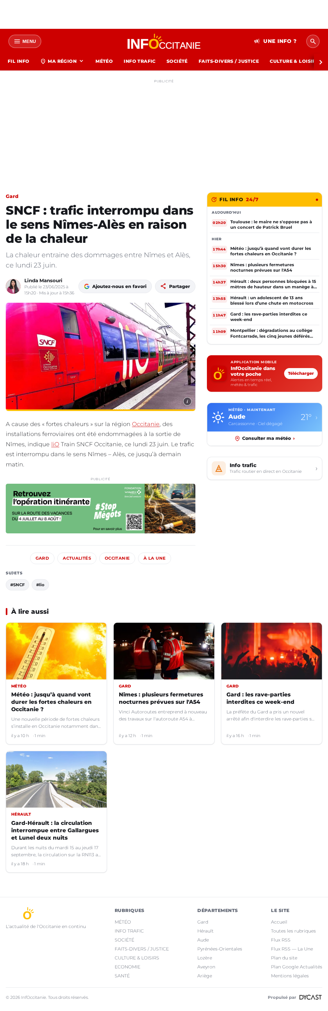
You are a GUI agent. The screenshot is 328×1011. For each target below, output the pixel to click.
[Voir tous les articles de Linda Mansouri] (13, 286)
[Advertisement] (164, 131)
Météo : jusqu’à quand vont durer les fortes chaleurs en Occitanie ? (51, 701)
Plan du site (284, 958)
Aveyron (206, 967)
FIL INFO (18, 61)
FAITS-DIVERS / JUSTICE (229, 61)
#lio (40, 584)
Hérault (205, 931)
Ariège (204, 976)
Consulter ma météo (268, 438)
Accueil (279, 922)
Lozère (204, 958)
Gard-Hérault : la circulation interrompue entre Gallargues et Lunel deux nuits (55, 830)
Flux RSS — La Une (292, 949)
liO (55, 444)
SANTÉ (122, 976)
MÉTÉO (104, 61)
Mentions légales (290, 976)
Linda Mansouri (43, 280)
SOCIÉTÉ (177, 61)
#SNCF (17, 584)
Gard (12, 196)
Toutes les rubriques (293, 931)
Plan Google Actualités (296, 967)
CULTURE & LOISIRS (294, 61)
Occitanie (146, 424)
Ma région (62, 61)
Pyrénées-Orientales (219, 949)
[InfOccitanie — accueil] (164, 41)
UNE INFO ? (275, 41)
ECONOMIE (127, 967)
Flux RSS (281, 940)
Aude (203, 940)
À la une (155, 558)
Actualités (77, 558)
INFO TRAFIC (140, 61)
